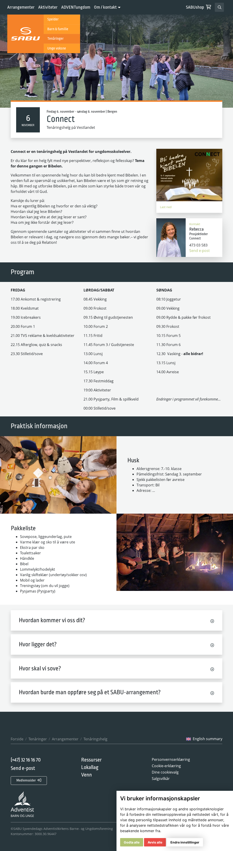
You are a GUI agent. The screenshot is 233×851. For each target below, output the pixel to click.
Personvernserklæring (171, 759)
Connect (61, 119)
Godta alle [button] (131, 842)
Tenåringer (55, 38)
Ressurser (91, 760)
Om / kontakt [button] (105, 7)
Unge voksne (56, 48)
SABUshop (195, 7)
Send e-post (199, 250)
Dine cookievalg (165, 772)
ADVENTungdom (75, 7)
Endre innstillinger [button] (184, 842)
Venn (86, 775)
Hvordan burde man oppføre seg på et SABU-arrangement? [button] (90, 692)
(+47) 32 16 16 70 (26, 760)
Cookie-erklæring (166, 765)
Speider (53, 19)
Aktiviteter (48, 7)
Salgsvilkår (161, 778)
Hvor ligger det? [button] (38, 644)
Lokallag (89, 767)
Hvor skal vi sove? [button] (40, 668)
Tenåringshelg (95, 739)
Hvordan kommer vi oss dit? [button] (52, 620)
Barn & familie (57, 29)
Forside (17, 739)
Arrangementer (21, 7)
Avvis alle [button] (155, 842)
